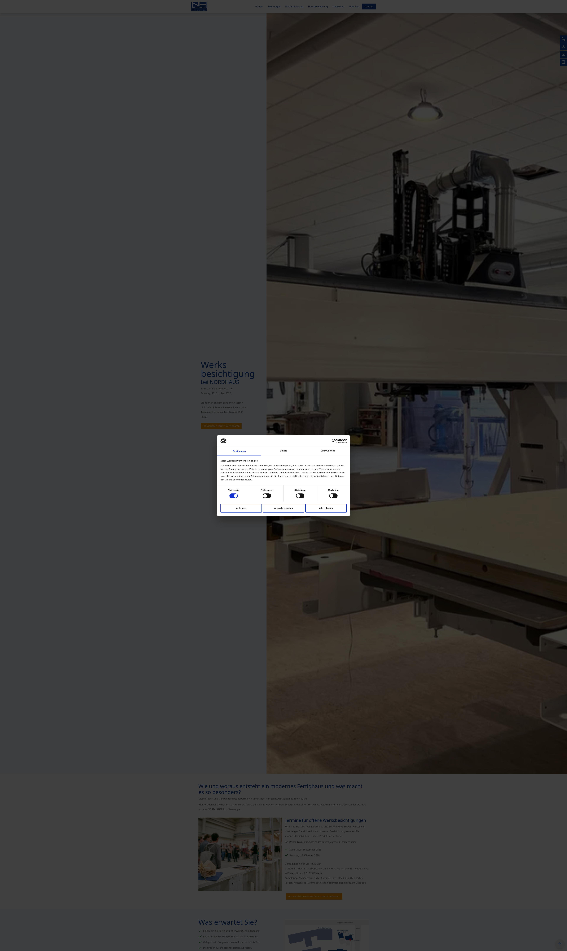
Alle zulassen (326, 508)
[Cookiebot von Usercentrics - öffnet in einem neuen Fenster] (334, 441)
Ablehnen (241, 508)
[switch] (267, 495)
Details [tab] (283, 450)
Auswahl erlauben (283, 508)
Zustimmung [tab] (239, 451)
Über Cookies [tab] (328, 450)
